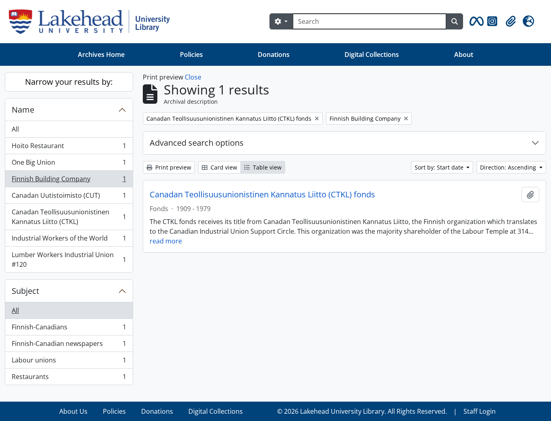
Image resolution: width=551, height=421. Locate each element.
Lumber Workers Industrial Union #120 (68, 259)
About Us (73, 411)
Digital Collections (371, 54)
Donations (274, 54)
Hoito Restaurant (68, 147)
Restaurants (68, 378)
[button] (475, 21)
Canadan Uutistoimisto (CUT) (68, 197)
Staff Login (479, 411)
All (15, 129)
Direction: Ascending (509, 167)
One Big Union (68, 164)
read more (166, 241)
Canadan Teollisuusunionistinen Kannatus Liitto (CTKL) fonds (262, 194)
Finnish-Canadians (68, 329)
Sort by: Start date (440, 167)
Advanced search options (197, 142)
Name (23, 109)
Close (193, 77)
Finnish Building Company (68, 180)
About (463, 54)
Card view (223, 167)
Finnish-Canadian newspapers (68, 345)
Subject (25, 290)
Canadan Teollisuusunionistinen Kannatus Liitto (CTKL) (68, 216)
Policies (191, 54)
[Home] (92, 21)
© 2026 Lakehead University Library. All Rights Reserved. (362, 411)
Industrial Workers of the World (68, 240)
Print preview (172, 167)
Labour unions (68, 362)
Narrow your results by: (69, 81)
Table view (266, 167)
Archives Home (101, 54)
